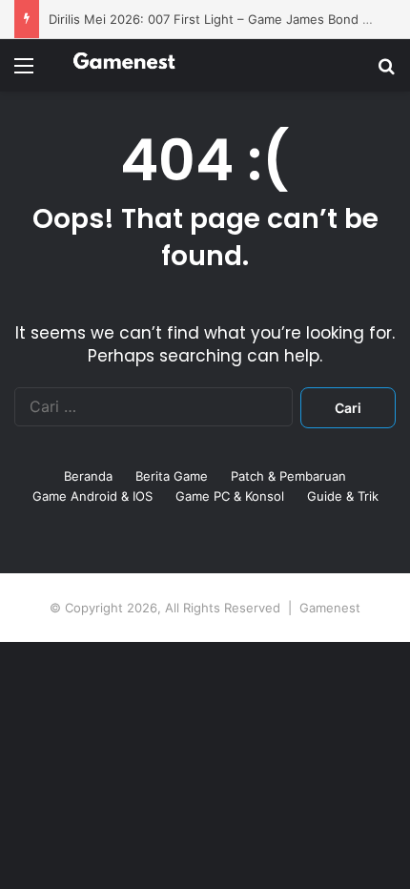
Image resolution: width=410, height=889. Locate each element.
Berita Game (171, 476)
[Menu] (23, 72)
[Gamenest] (124, 65)
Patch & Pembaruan (288, 476)
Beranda (88, 476)
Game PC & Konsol (229, 496)
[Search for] (386, 72)
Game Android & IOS (92, 496)
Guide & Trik (343, 496)
